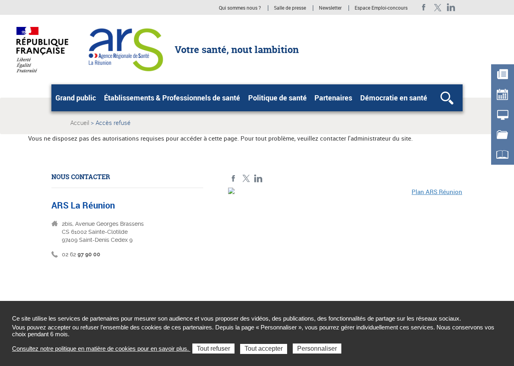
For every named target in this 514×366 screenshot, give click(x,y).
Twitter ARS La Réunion (437, 7)
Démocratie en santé (393, 97)
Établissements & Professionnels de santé (172, 97)
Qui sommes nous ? (240, 8)
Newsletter (330, 8)
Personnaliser (317, 348)
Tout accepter (264, 348)
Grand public (75, 97)
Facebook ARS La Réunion (423, 7)
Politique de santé (277, 97)
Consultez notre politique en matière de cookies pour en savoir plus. (101, 348)
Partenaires (333, 97)
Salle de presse (290, 8)
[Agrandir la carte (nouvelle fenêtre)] (345, 243)
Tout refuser (213, 348)
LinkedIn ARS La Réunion (451, 7)
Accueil (79, 123)
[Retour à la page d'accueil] (124, 49)
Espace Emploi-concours (381, 8)
